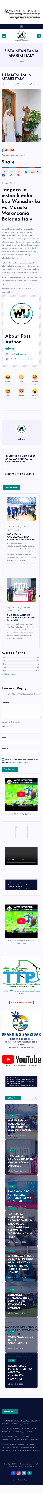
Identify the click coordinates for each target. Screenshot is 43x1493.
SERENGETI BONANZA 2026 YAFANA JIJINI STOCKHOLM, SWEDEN (18, 1301)
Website (5, 749)
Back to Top (22, 1480)
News (15, 84)
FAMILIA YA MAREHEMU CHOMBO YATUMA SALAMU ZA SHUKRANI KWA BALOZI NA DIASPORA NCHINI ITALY (21, 1447)
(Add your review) (8, 674)
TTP (11, 991)
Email (4, 738)
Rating (5, 723)
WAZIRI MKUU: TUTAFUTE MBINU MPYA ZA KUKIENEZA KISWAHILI (20, 1372)
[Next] (36, 1098)
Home (21, 61)
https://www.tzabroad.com (21, 359)
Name (5, 727)
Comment (6, 703)
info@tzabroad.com (18, 354)
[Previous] (31, 1098)
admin (8, 84)
